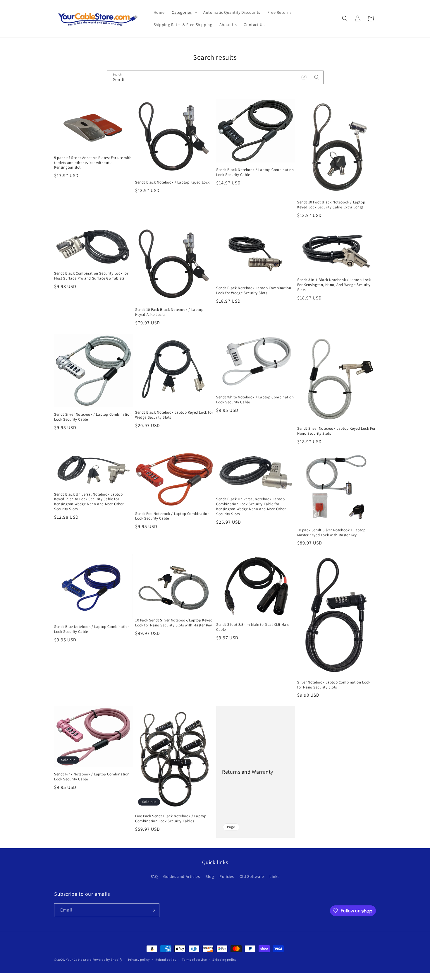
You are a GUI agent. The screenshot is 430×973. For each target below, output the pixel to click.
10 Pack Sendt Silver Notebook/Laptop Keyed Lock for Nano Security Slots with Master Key (173, 623)
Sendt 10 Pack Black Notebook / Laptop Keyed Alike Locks (169, 312)
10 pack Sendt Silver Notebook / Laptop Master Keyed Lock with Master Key (331, 532)
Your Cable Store (79, 959)
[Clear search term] (303, 77)
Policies (226, 876)
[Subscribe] (152, 910)
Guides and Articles (181, 876)
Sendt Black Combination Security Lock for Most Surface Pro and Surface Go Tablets (91, 276)
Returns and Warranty (247, 771)
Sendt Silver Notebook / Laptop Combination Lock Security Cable (93, 417)
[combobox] (215, 77)
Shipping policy (224, 959)
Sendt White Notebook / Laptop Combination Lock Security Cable (255, 400)
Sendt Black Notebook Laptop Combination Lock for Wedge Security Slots (253, 290)
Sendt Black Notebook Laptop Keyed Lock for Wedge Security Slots (174, 415)
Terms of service (194, 959)
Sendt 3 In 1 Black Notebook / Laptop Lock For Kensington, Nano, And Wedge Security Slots (334, 284)
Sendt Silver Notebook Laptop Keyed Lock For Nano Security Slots (336, 431)
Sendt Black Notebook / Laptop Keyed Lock (172, 182)
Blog (209, 876)
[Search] (316, 77)
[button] (184, 12)
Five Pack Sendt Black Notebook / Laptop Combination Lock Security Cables (170, 818)
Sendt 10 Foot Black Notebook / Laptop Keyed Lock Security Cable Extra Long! (331, 205)
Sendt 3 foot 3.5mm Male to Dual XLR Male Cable (252, 627)
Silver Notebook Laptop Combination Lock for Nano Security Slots (333, 685)
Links (274, 876)
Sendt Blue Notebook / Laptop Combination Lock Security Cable (92, 629)
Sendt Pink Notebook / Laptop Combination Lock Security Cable (92, 777)
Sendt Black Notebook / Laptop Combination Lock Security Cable (255, 172)
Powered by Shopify (107, 959)
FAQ (154, 876)
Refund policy (165, 959)
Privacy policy (139, 959)
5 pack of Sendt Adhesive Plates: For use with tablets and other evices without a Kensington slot (93, 162)
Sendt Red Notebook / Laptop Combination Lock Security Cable (172, 516)
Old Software (252, 876)
